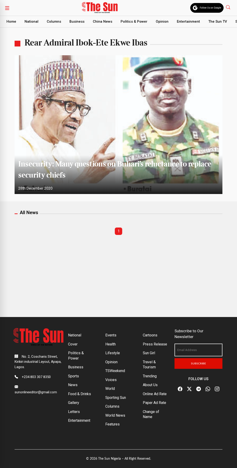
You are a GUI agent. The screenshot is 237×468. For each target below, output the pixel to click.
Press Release (155, 344)
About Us (150, 385)
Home (11, 21)
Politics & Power (134, 21)
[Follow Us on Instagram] (217, 389)
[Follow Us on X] (189, 389)
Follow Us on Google (210, 7)
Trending (150, 376)
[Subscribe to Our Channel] (198, 389)
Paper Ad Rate (154, 402)
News (73, 385)
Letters (74, 412)
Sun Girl (149, 353)
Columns (54, 21)
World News (115, 415)
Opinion (162, 21)
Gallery (73, 402)
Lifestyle (112, 353)
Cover (73, 344)
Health (110, 344)
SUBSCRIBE (198, 363)
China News (102, 21)
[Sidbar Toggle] (7, 8)
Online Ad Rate (155, 394)
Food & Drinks (79, 394)
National (31, 21)
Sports (73, 376)
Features (112, 424)
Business (76, 21)
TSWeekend (115, 371)
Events (110, 335)
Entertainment (188, 21)
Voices (111, 380)
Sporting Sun (115, 397)
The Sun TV (217, 21)
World (110, 388)
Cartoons (150, 335)
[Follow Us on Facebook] (180, 389)
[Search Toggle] (228, 7)
